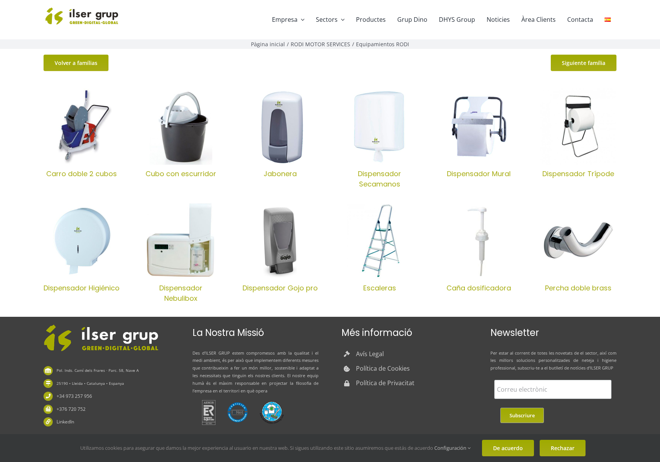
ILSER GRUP (217, 353)
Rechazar (562, 448)
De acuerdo (508, 448)
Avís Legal (370, 354)
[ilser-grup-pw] (101, 325)
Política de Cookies (383, 368)
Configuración (450, 447)
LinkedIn (65, 421)
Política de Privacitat (385, 383)
